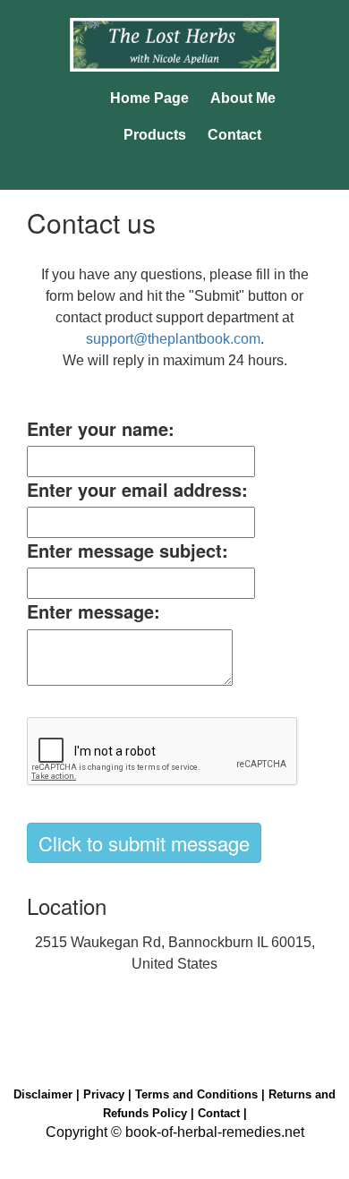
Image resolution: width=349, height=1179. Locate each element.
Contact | (222, 1113)
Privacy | (109, 1094)
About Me (243, 98)
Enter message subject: (127, 550)
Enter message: (93, 611)
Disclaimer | (48, 1094)
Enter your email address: (137, 489)
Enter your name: (100, 428)
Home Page (149, 98)
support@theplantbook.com (173, 338)
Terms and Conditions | (201, 1094)
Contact (234, 134)
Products (154, 134)
